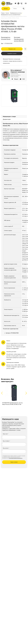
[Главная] (6, 3)
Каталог (6, 8)
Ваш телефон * (6, 441)
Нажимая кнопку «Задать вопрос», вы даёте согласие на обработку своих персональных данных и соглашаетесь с (13, 457)
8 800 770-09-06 (14, 76)
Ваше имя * (5, 433)
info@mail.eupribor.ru (15, 75)
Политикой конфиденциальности (15, 458)
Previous (3, 393)
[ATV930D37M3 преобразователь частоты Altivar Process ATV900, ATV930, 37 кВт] (14, 395)
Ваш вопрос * (6, 448)
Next (26, 393)
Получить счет (12, 49)
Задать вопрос (14, 462)
